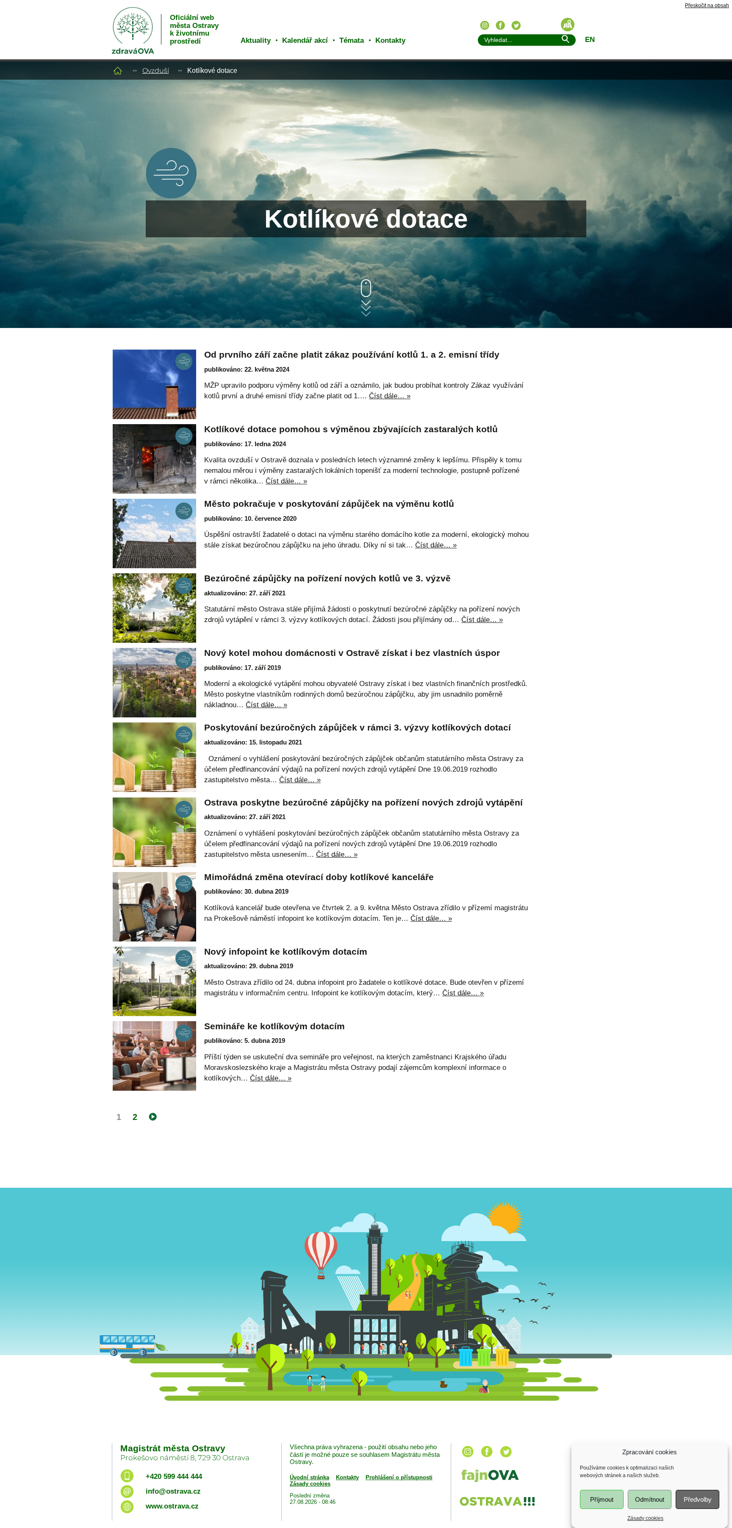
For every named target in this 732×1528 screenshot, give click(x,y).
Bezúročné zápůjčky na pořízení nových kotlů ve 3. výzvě (327, 578)
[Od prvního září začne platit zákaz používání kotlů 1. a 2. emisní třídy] (154, 384)
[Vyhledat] (565, 40)
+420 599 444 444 (174, 1476)
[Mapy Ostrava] (567, 24)
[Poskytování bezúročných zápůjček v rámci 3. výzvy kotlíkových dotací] (154, 757)
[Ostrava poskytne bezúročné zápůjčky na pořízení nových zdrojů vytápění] (154, 832)
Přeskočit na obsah (707, 5)
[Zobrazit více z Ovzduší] (171, 196)
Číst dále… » (389, 396)
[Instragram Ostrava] (484, 25)
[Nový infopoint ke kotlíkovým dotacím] (154, 981)
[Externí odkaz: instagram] (467, 1458)
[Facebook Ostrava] (500, 25)
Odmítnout (649, 1499)
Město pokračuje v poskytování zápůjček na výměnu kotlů (329, 503)
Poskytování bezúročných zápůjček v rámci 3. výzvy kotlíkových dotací (357, 727)
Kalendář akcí (305, 40)
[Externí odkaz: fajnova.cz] (536, 1477)
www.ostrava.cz (172, 1506)
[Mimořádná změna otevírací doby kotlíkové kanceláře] (154, 907)
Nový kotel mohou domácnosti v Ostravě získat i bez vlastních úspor (352, 653)
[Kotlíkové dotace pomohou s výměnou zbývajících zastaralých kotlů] (154, 459)
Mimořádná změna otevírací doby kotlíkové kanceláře (319, 877)
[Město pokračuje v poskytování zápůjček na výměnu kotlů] (154, 533)
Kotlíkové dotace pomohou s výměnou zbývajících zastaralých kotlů (351, 429)
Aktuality (256, 40)
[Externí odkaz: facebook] (486, 1458)
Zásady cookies (645, 1518)
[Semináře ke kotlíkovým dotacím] (154, 1056)
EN (590, 40)
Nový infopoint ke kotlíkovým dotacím (285, 951)
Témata (351, 40)
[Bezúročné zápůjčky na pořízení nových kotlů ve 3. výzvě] (154, 608)
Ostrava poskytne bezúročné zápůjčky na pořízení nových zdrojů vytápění (363, 802)
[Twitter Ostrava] (516, 25)
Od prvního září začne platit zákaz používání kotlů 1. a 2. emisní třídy (351, 354)
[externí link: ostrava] (497, 1507)
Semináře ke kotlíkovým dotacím (274, 1026)
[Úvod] (118, 70)
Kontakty (390, 40)
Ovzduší (155, 71)
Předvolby (698, 1499)
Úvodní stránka (309, 1477)
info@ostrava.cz (173, 1491)
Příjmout (601, 1499)
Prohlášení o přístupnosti (399, 1477)
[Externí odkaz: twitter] (505, 1458)
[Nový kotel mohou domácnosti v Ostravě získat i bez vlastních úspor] (154, 682)
